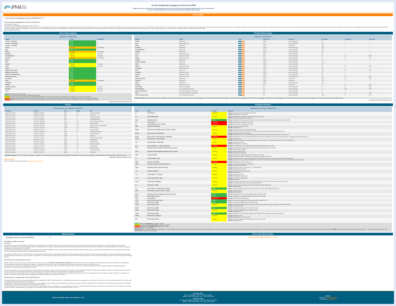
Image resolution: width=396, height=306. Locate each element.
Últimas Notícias (68, 234)
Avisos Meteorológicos (68, 33)
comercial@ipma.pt (331, 297)
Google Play (32, 161)
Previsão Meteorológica (263, 33)
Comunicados (198, 15)
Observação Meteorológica (262, 234)
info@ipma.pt (332, 299)
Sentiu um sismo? (9, 159)
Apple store (40, 161)
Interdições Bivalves (263, 105)
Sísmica (68, 105)
